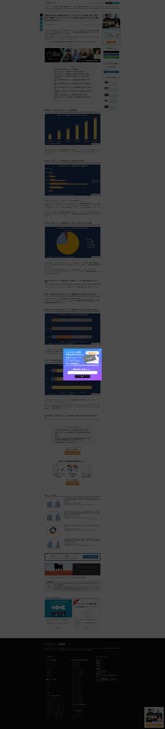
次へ (82, 376)
